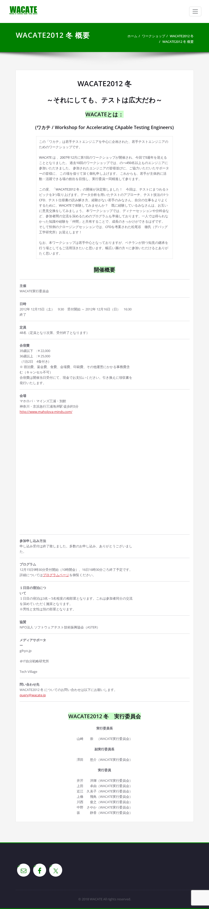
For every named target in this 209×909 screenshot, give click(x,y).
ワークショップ (153, 36)
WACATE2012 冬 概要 (178, 41)
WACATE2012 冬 (182, 36)
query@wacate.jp (33, 695)
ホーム (132, 36)
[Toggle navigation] (195, 11)
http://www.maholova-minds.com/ (46, 411)
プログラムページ (56, 575)
